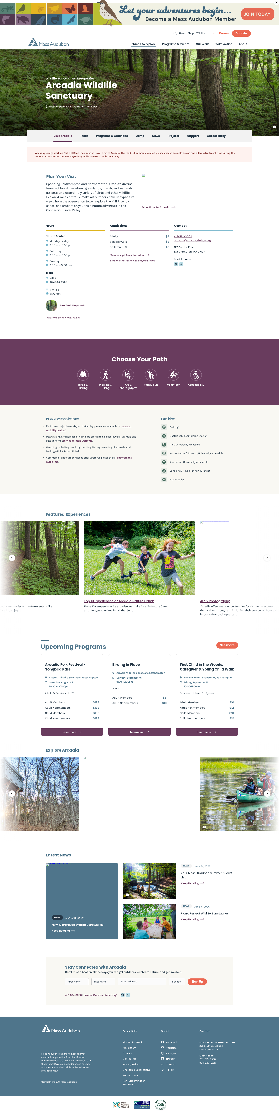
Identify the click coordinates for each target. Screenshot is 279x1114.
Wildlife (200, 33)
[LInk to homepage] (48, 41)
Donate (241, 33)
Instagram (172, 1053)
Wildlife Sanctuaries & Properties (70, 78)
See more (227, 645)
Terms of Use (130, 1075)
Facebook (172, 1042)
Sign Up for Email (132, 1042)
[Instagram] (181, 264)
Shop (191, 33)
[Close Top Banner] (276, 2)
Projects (174, 136)
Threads (171, 1064)
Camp (140, 136)
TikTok (170, 1070)
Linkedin (171, 1059)
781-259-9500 (207, 1059)
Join (213, 33)
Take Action (223, 44)
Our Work (202, 44)
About (243, 44)
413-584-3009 (183, 236)
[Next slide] (267, 557)
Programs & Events (175, 44)
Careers (127, 1053)
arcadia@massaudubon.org (192, 240)
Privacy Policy (131, 1064)
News (182, 33)
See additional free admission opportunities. (132, 260)
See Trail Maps (69, 305)
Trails (84, 136)
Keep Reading (61, 930)
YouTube (171, 1048)
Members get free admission (127, 255)
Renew (224, 33)
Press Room (129, 1048)
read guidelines (61, 317)
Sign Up (197, 981)
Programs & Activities (112, 136)
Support (193, 136)
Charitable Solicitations (136, 1070)
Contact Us (129, 1059)
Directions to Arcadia (156, 207)
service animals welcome (77, 440)
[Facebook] (176, 264)
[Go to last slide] (12, 557)
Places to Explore (144, 44)
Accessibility (216, 136)
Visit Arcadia (62, 136)
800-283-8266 (208, 1062)
